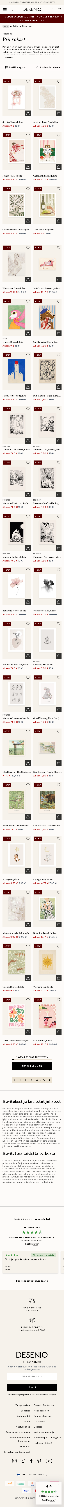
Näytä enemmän (32, 1066)
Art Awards (24, 1446)
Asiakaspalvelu (42, 1410)
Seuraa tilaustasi (43, 1416)
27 (44, 1080)
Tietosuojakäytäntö (20, 1394)
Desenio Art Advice (44, 1405)
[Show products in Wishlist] (52, 9)
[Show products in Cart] (59, 9)
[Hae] (11, 9)
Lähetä (32, 1387)
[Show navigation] (4, 9)
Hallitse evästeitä (43, 1443)
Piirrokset (27, 26)
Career (26, 1421)
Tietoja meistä (23, 1405)
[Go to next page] (49, 1080)
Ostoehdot (39, 1421)
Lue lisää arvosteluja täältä (32, 1280)
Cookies (38, 1427)
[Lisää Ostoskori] (28, 113)
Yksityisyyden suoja (44, 1432)
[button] (49, 1493)
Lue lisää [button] (7, 57)
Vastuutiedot (23, 1416)
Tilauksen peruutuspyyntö (47, 1437)
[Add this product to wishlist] (28, 81)
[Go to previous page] (14, 1080)
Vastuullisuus (23, 1427)
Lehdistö (25, 1410)
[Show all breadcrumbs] (5, 26)
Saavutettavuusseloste (18, 1432)
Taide (15, 26)
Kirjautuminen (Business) (17, 1452)
